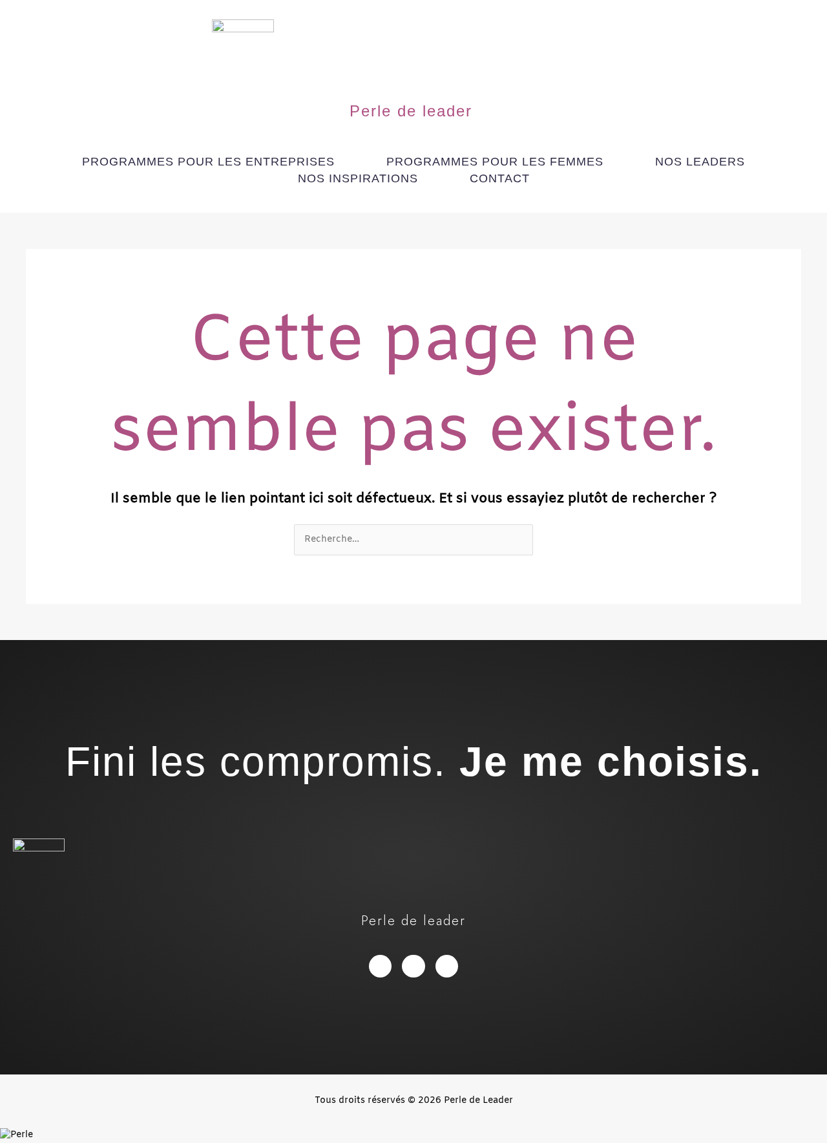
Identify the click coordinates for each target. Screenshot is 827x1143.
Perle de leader (411, 111)
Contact (500, 178)
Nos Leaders (700, 161)
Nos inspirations (358, 178)
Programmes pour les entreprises (208, 161)
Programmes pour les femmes (494, 161)
